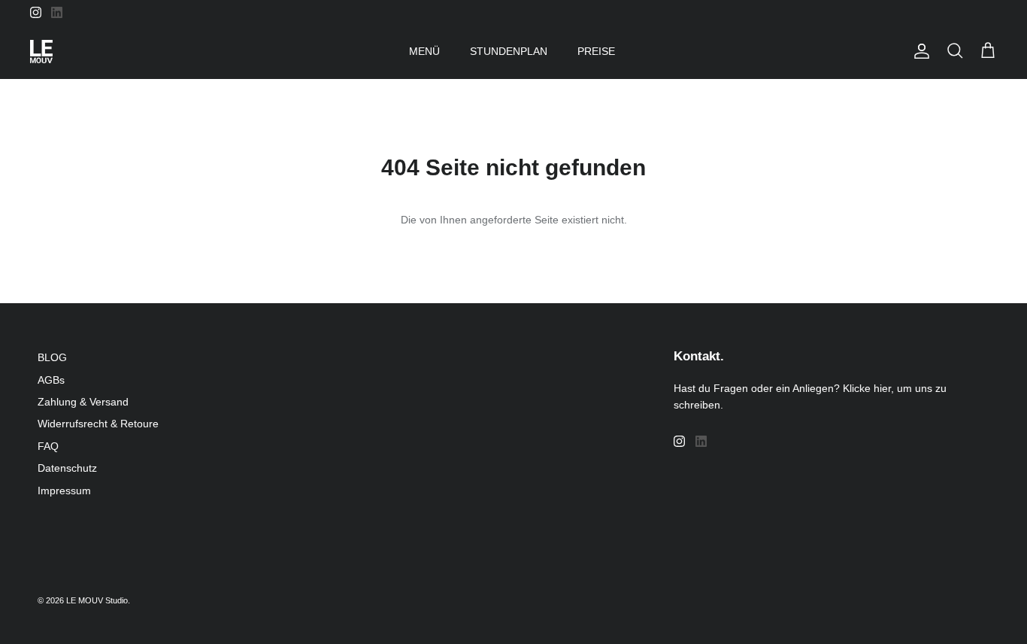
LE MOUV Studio (97, 600)
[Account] (919, 51)
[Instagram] (35, 12)
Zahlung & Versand (83, 402)
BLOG (52, 357)
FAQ (48, 446)
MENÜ (424, 51)
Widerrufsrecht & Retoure (98, 424)
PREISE (596, 51)
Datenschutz (67, 468)
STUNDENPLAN (508, 51)
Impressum (64, 491)
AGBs (51, 380)
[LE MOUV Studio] (41, 51)
